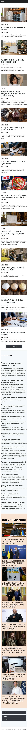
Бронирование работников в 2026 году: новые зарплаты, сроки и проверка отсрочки (13, 676)
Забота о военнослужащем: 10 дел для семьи (13, 333)
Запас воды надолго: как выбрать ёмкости (13, 28)
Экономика (3, 192)
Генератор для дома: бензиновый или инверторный (12, 268)
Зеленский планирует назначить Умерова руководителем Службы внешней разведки (13, 626)
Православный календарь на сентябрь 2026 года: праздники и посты (12, 233)
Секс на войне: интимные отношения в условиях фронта (14, 162)
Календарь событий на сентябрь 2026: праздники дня (12, 61)
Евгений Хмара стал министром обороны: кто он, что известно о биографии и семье (13, 541)
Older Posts (14, 346)
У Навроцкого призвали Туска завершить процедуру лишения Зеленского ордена (13, 604)
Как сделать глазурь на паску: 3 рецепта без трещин (12, 301)
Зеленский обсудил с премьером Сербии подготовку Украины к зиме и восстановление (13, 563)
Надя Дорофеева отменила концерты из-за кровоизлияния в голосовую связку (13, 93)
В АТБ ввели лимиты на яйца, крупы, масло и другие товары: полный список (14, 197)
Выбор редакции (14, 519)
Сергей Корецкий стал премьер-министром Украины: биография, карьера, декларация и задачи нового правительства (13, 699)
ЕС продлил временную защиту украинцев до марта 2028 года (13, 584)
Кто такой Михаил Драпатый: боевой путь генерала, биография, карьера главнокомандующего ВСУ (13, 651)
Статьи (6, 24)
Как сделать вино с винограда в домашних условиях (12, 128)
